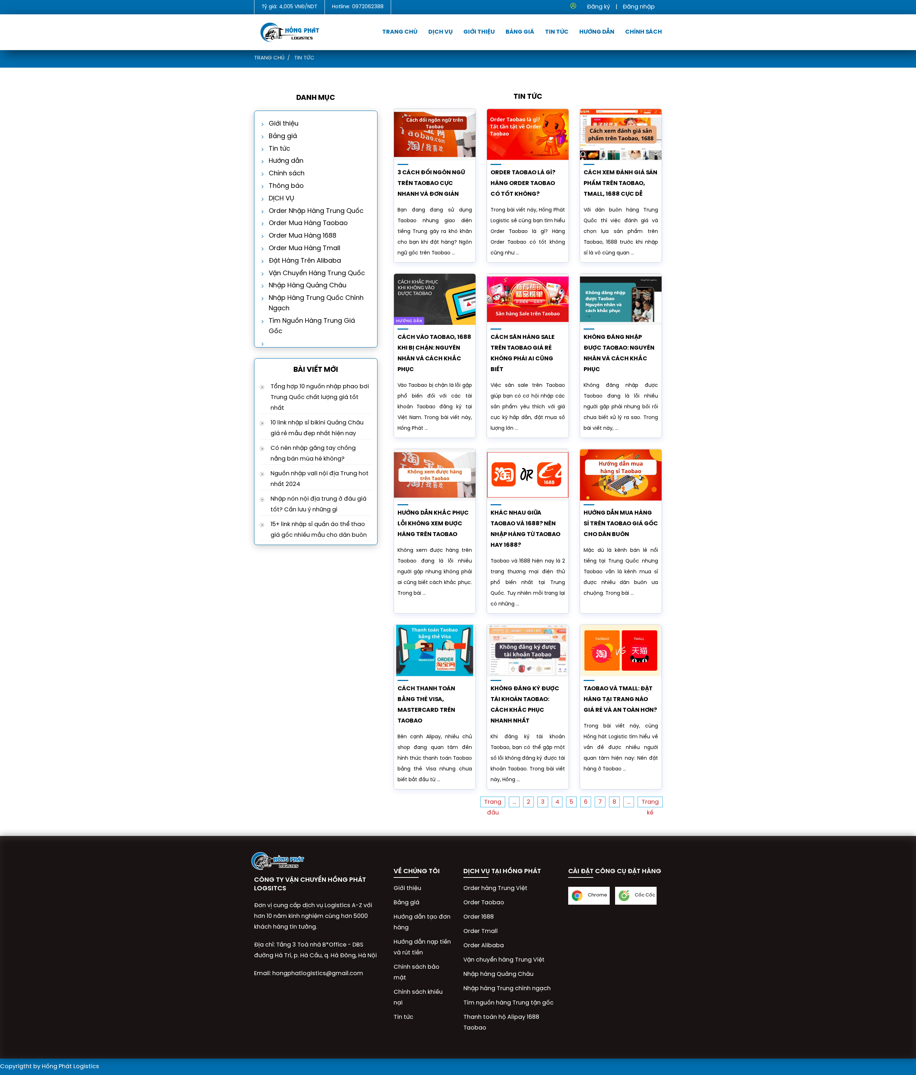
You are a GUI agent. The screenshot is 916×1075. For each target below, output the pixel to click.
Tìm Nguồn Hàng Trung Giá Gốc (312, 326)
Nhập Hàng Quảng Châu (307, 285)
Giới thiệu (479, 32)
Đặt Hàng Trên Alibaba (305, 261)
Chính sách (643, 32)
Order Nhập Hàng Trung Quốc (316, 211)
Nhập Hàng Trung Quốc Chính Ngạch (316, 303)
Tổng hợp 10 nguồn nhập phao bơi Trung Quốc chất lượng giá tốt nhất (320, 397)
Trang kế (650, 803)
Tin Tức (557, 32)
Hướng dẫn (596, 32)
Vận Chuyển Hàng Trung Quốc (317, 273)
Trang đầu (492, 803)
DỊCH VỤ (281, 198)
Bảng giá (520, 32)
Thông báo (286, 186)
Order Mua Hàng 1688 (302, 236)
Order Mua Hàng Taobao (308, 223)
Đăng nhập (639, 7)
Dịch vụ (440, 32)
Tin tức (304, 58)
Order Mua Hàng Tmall (304, 248)
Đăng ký (598, 7)
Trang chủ (400, 32)
